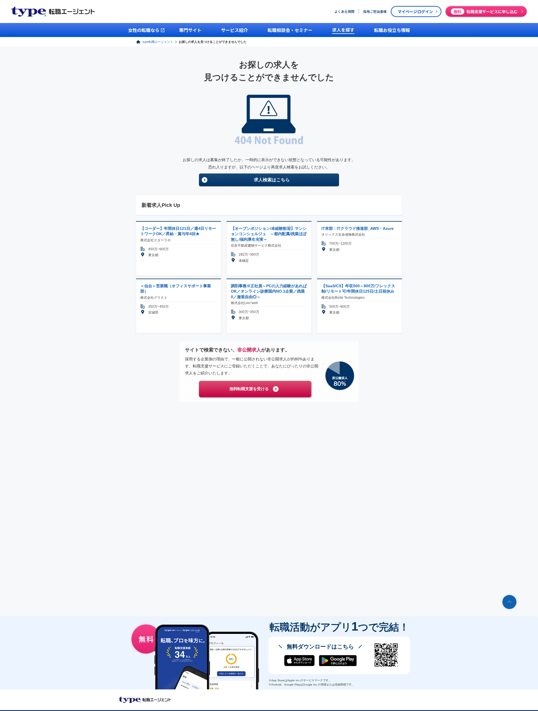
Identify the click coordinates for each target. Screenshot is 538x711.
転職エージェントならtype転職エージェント (145, 700)
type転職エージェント (158, 41)
